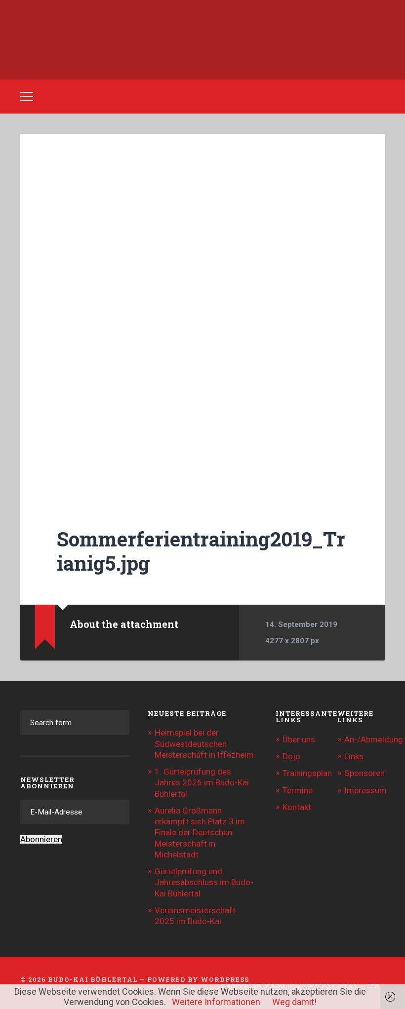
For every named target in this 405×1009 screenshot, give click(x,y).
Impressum (365, 790)
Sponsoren (364, 773)
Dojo (291, 756)
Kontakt (297, 807)
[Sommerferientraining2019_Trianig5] (202, 316)
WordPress (225, 979)
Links (354, 756)
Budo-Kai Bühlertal (93, 979)
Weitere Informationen (216, 1002)
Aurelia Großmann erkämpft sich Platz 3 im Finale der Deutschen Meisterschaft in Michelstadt (200, 832)
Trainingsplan (307, 773)
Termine (298, 790)
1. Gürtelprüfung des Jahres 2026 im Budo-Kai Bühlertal (202, 782)
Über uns (299, 739)
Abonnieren (41, 839)
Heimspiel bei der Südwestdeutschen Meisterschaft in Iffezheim (204, 743)
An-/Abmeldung (373, 739)
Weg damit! (294, 1002)
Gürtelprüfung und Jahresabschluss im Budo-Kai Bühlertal (204, 882)
